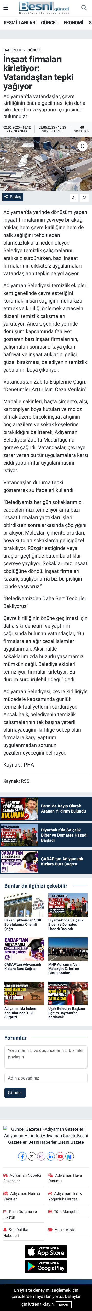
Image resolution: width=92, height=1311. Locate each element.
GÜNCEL (49, 22)
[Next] (69, 1156)
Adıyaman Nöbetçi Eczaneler (22, 1178)
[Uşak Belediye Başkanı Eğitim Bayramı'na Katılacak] (68, 993)
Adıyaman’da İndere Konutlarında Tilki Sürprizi (20, 1012)
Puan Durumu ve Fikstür (20, 1214)
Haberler (12, 50)
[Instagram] (41, 1156)
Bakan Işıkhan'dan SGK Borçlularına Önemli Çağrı (22, 924)
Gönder (15, 1092)
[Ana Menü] (5, 7)
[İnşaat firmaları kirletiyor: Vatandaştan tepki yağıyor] (46, 164)
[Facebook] (22, 1156)
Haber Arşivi (65, 1229)
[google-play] (46, 1267)
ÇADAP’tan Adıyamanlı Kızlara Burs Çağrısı (22, 966)
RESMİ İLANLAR (19, 22)
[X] (32, 1156)
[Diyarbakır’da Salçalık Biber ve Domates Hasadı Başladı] (68, 904)
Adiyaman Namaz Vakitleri (21, 1196)
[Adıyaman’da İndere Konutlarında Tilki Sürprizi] (24, 993)
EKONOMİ (73, 22)
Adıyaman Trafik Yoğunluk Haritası (65, 1196)
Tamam (64, 1304)
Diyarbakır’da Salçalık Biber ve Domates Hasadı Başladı (65, 924)
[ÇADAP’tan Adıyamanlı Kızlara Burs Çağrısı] (24, 949)
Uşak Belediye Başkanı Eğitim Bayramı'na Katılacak (66, 1012)
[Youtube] (60, 1156)
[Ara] (84, 8)
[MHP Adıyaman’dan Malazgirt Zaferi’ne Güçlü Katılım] (68, 949)
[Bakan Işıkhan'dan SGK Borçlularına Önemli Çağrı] (24, 904)
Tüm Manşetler (67, 1211)
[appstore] (46, 1252)
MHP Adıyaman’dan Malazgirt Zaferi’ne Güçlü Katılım (64, 968)
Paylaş (15, 196)
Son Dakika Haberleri (15, 1232)
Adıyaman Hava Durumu (65, 1178)
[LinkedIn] (51, 1156)
